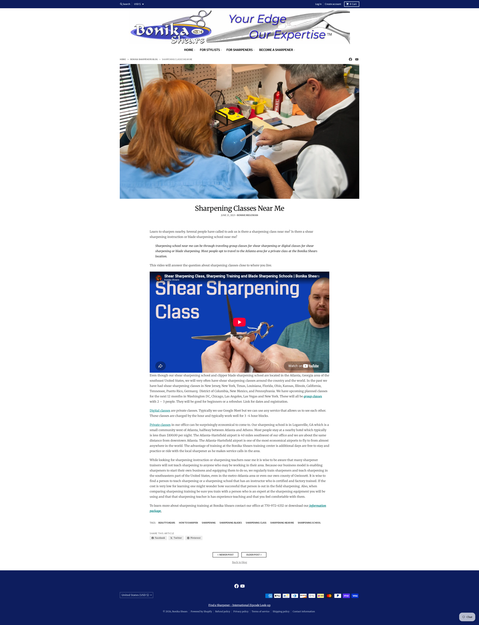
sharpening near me (282, 522)
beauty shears (166, 522)
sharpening (209, 522)
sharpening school (309, 522)
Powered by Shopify (201, 611)
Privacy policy (240, 611)
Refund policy (222, 611)
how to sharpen (188, 522)
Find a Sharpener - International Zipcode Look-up (239, 605)
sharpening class (256, 522)
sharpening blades (230, 522)
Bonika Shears (179, 611)
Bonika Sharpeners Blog (144, 59)
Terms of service (260, 611)
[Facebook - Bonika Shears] (350, 59)
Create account (333, 4)
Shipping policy (281, 611)
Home (123, 59)
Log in (318, 4)
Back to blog (239, 562)
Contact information (304, 611)
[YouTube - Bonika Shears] (356, 59)
